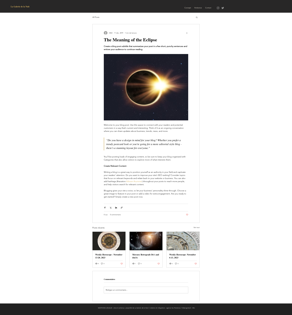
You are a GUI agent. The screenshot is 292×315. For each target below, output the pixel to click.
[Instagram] (218, 8)
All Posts (95, 17)
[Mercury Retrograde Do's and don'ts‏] (146, 241)
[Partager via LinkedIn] (116, 207)
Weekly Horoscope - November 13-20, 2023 (108, 256)
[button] (197, 17)
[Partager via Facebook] (105, 207)
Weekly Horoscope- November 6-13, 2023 (182, 256)
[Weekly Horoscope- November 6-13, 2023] (183, 241)
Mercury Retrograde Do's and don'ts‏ (145, 256)
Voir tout (197, 227)
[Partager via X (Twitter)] (110, 207)
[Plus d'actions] (186, 33)
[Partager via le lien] (122, 207)
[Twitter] (222, 8)
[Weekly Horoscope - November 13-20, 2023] (109, 241)
